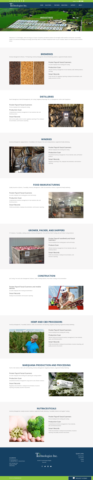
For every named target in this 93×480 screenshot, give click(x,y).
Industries (64, 5)
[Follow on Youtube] (51, 466)
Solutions (48, 5)
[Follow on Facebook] (42, 466)
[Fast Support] (81, 1)
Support (73, 5)
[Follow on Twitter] (45, 466)
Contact (82, 459)
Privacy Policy (81, 456)
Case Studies (81, 457)
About (80, 5)
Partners (57, 5)
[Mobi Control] (79, 1)
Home (41, 5)
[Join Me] (82, 1)
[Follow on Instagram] (48, 466)
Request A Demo (81, 478)
